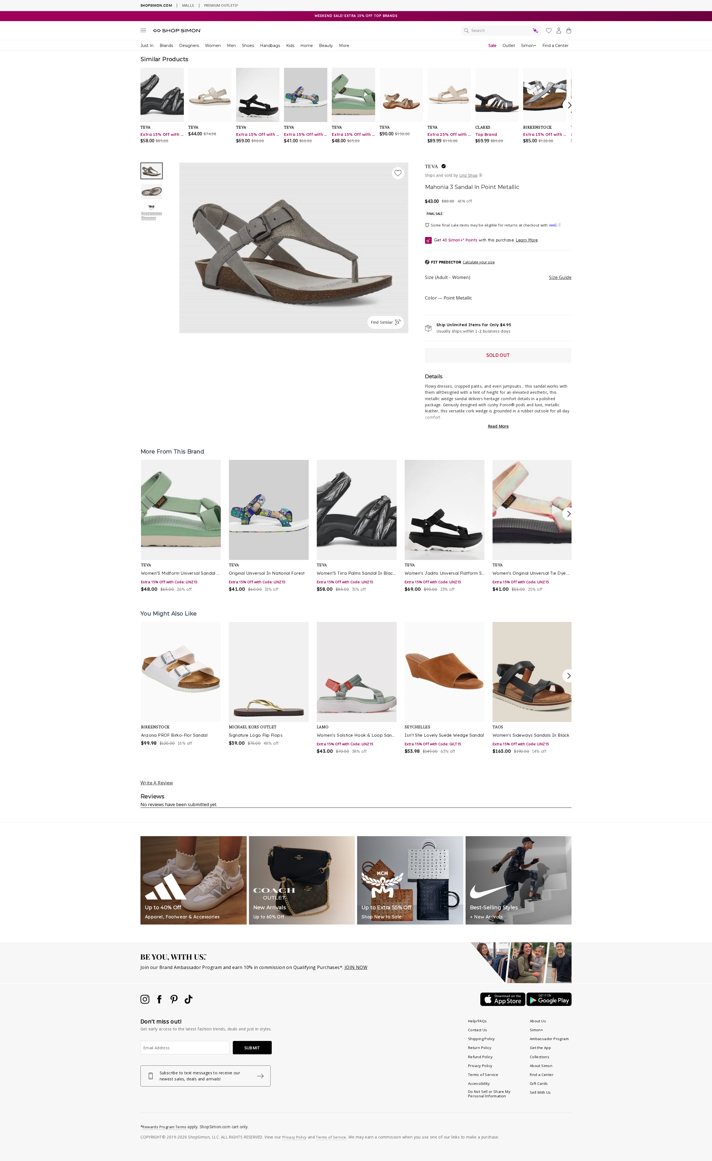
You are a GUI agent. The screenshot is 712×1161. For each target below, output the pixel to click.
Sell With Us (540, 1092)
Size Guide (560, 277)
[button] (460, 262)
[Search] (501, 31)
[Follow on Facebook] (160, 1002)
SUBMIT (252, 1047)
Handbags (270, 45)
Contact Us (477, 1029)
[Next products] (569, 513)
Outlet (509, 45)
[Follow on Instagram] (145, 1002)
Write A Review (156, 783)
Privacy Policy (480, 1065)
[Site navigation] (143, 31)
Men (231, 45)
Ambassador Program (549, 1038)
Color (448, 298)
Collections (539, 1056)
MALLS (188, 5)
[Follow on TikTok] (188, 1002)
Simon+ (528, 45)
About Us (538, 1020)
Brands (166, 45)
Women (213, 45)
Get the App (540, 1047)
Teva (431, 166)
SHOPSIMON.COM (156, 5)
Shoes (248, 45)
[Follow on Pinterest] (175, 1002)
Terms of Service (483, 1074)
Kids (290, 45)
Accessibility (479, 1083)
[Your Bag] (569, 32)
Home (306, 45)
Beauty (326, 45)
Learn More (527, 240)
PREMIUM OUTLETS (221, 5)
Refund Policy (480, 1056)
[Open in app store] (503, 1004)
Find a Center (555, 45)
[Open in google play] (549, 1004)
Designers (189, 45)
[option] (294, 248)
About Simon (541, 1065)
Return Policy (479, 1047)
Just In (147, 45)
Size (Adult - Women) (498, 277)
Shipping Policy (481, 1038)
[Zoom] (293, 246)
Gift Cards (539, 1083)
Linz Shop (468, 175)
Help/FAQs (477, 1020)
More (344, 45)
